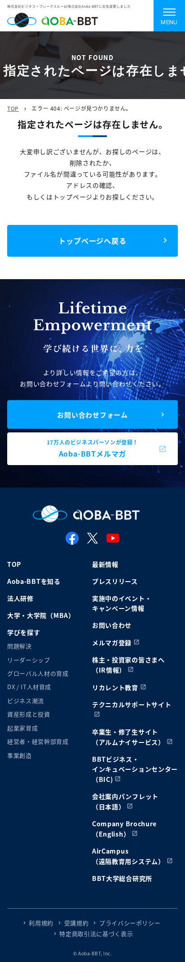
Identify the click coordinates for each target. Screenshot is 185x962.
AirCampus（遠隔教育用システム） (128, 856)
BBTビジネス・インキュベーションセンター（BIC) (135, 769)
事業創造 (19, 755)
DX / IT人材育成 (29, 686)
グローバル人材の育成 (38, 673)
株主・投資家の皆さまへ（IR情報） (128, 664)
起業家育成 (22, 728)
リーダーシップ (28, 660)
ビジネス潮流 (25, 700)
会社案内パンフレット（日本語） (125, 801)
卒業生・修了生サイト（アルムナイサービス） (128, 736)
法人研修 (20, 598)
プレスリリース (115, 581)
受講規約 (76, 923)
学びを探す (23, 632)
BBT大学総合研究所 (122, 878)
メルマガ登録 (112, 642)
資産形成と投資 (28, 714)
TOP (13, 108)
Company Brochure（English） (124, 828)
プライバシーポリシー (130, 923)
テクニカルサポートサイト (131, 704)
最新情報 (105, 564)
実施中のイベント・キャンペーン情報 (121, 603)
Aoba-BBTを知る (34, 581)
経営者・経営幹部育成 (38, 741)
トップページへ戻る (92, 240)
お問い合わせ (112, 625)
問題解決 (19, 646)
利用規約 (41, 923)
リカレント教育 (115, 687)
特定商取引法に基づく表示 (96, 933)
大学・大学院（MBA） (41, 615)
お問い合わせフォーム (92, 414)
